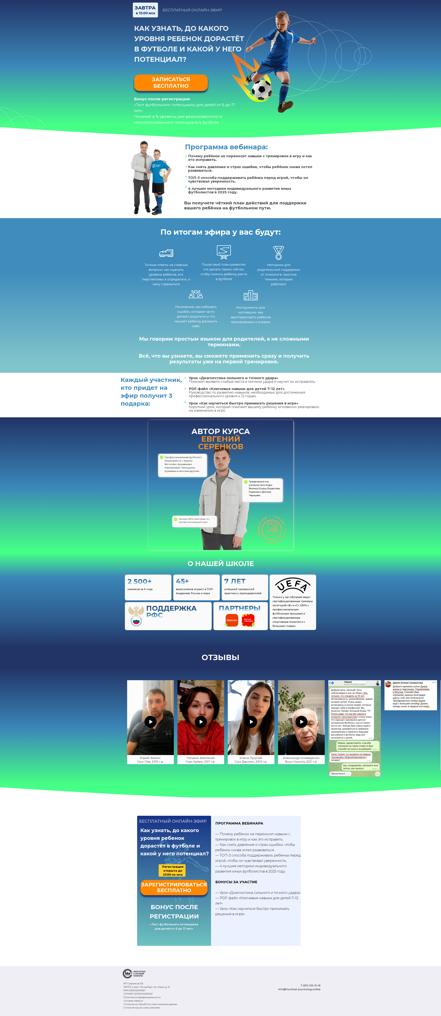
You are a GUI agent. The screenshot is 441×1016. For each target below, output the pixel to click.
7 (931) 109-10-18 (310, 985)
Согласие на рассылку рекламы (141, 1008)
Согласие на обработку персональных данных (150, 1004)
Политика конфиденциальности (142, 997)
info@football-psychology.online (299, 989)
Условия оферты (133, 1001)
